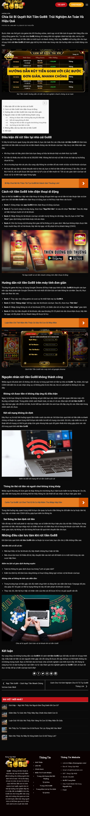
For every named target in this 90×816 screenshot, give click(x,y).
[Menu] (86, 5)
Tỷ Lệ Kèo (46, 782)
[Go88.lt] (13, 4)
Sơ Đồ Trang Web (69, 780)
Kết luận (8, 131)
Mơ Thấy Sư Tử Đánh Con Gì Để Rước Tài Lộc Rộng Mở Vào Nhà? (35, 728)
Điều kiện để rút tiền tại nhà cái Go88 (19, 106)
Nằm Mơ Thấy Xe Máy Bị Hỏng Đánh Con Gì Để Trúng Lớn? (32, 736)
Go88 (50, 786)
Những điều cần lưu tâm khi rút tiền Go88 (21, 128)
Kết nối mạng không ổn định (19, 120)
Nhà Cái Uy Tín (46, 789)
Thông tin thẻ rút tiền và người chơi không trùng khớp (27, 122)
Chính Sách (39, 769)
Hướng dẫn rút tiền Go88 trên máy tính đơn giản (23, 112)
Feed (64, 790)
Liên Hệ (38, 766)
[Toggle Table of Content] (43, 103)
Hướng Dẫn (6, 13)
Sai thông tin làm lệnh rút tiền (19, 125)
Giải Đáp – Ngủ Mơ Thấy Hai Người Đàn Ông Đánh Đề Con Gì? (34, 705)
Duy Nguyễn (29, 25)
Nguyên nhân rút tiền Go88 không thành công (22, 115)
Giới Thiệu (39, 762)
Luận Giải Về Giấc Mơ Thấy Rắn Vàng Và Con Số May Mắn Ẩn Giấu (36, 720)
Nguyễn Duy (67, 786)
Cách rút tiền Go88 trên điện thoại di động (21, 109)
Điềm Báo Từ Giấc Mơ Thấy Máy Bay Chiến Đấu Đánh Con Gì (33, 713)
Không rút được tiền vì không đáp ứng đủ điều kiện (26, 117)
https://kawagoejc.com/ (77, 763)
